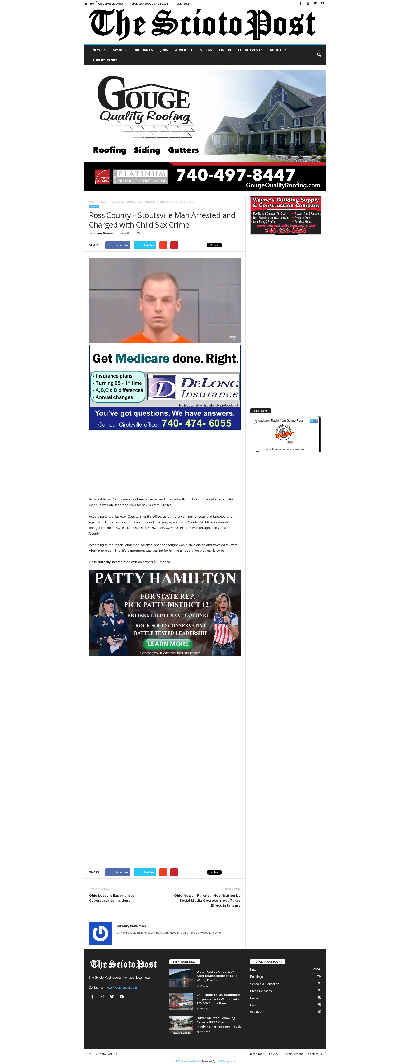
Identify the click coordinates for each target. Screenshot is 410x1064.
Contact (183, 3)
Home (92, 201)
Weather (255, 1012)
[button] (319, 55)
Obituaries (143, 49)
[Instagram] (308, 3)
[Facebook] (300, 3)
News (97, 49)
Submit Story (105, 60)
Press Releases (261, 991)
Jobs (164, 49)
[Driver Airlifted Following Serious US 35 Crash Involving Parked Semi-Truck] (181, 1025)
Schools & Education (264, 984)
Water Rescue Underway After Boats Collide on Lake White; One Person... (217, 975)
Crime (254, 998)
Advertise (184, 49)
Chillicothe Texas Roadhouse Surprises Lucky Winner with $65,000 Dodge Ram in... (218, 999)
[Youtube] (323, 3)
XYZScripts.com (227, 1061)
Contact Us (315, 1053)
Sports (119, 49)
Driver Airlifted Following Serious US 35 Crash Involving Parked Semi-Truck (219, 1022)
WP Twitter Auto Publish (187, 1061)
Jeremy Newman (104, 233)
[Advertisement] (165, 463)
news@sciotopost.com (121, 987)
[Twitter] (315, 3)
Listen (225, 49)
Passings (256, 977)
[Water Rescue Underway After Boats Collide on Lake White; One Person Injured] (181, 978)
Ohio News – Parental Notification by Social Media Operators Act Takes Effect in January (207, 900)
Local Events (250, 49)
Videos (206, 49)
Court (253, 1005)
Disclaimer (257, 1053)
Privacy (273, 1053)
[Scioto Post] (205, 25)
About (276, 49)
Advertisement (293, 1053)
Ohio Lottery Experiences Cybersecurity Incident (112, 898)
